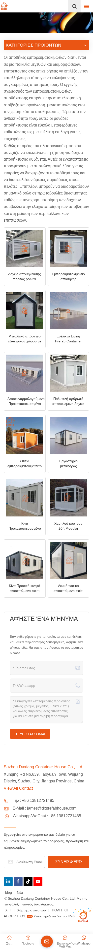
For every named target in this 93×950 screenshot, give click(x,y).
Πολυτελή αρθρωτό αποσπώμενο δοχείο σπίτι (68, 401)
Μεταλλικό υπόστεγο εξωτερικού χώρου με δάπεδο (24, 339)
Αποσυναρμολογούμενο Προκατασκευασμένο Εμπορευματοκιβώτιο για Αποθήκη (26, 401)
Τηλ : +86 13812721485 (33, 800)
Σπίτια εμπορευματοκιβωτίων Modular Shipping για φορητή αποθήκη (24, 463)
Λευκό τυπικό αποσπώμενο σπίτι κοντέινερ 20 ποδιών (68, 588)
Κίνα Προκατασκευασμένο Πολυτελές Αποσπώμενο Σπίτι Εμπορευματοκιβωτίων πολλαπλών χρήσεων (25, 526)
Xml (8, 910)
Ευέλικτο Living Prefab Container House (68, 339)
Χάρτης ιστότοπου (32, 910)
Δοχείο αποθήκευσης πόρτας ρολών (24, 276)
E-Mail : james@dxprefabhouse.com (44, 808)
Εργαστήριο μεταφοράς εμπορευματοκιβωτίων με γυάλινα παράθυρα (68, 463)
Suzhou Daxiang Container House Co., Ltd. (43, 766)
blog (9, 892)
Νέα (20, 892)
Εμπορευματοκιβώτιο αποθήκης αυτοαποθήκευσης (68, 276)
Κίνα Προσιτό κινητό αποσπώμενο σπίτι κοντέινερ (24, 588)
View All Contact (18, 788)
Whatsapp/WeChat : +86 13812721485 (47, 816)
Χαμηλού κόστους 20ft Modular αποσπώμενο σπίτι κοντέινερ (68, 526)
